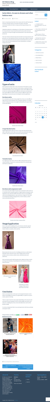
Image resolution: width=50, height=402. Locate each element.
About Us (28, 382)
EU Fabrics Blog (8, 2)
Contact (28, 379)
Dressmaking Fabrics (14, 9)
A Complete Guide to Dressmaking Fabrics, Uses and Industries (40, 25)
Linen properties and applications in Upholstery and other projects (25, 367)
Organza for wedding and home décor (9, 366)
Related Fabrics (24, 9)
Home (5, 9)
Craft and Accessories (40, 52)
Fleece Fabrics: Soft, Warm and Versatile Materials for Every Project (41, 30)
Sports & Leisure (34, 9)
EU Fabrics (16, 400)
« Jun (36, 122)
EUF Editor (16, 18)
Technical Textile (39, 62)
